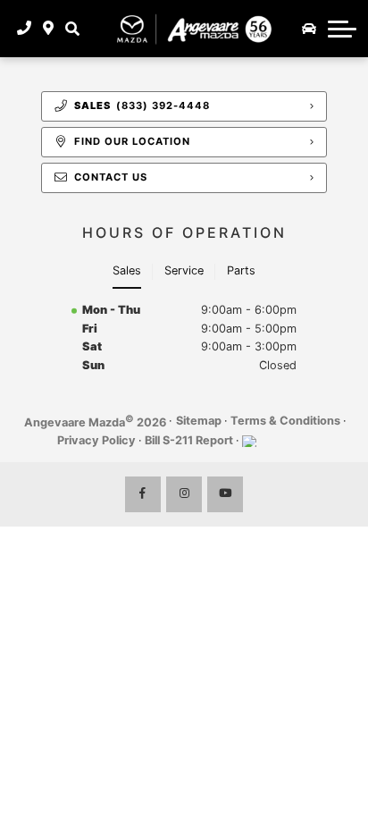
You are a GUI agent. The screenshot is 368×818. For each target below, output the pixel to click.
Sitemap (199, 420)
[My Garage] (309, 28)
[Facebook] (143, 494)
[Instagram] (184, 494)
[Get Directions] (49, 29)
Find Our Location (132, 141)
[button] (72, 29)
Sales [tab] (127, 270)
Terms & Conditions (285, 420)
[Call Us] (25, 29)
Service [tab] (184, 270)
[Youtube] (225, 494)
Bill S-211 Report (189, 440)
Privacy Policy (96, 440)
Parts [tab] (241, 270)
